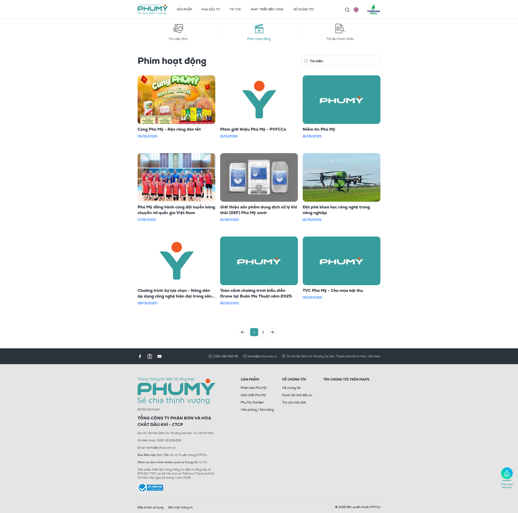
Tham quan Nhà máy (507, 485)
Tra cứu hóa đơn (294, 402)
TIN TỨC (235, 9)
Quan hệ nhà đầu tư (297, 394)
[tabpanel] (259, 195)
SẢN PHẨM (184, 9)
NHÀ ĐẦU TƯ (211, 9)
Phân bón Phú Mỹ (253, 387)
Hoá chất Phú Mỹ (253, 394)
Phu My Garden (252, 402)
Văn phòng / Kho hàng (257, 409)
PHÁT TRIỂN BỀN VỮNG (267, 9)
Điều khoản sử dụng (150, 507)
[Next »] (272, 332)
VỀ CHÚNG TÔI (303, 9)
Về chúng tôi (291, 387)
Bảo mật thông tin (180, 507)
